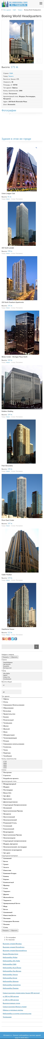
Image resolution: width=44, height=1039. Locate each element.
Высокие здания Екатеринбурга (15, 950)
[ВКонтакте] (15, 639)
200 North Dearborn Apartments (13, 302)
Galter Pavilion (7, 575)
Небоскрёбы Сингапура (12, 985)
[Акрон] (22, 675)
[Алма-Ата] (22, 677)
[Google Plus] (3, 639)
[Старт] (36, 647)
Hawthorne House (8, 629)
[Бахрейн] (22, 666)
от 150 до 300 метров (11, 1000)
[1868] (22, 767)
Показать (5, 657)
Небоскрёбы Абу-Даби (11, 961)
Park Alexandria (7, 466)
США (14, 10)
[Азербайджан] (22, 662)
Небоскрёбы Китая (10, 978)
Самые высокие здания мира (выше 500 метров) (21, 993)
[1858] (22, 763)
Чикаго (20, 10)
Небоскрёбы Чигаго (10, 974)
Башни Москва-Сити (10, 954)
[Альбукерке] (22, 679)
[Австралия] (22, 664)
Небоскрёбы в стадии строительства (17, 1013)
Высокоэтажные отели (11, 1003)
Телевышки (7, 1017)
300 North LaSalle (8, 248)
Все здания (7, 10)
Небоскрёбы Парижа (10, 988)
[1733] (22, 761)
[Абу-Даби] (22, 673)
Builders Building (7, 411)
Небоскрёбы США (9, 964)
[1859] (22, 765)
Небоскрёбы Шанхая (10, 981)
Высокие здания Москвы (12, 944)
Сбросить (14, 657)
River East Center (8, 520)
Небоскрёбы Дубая (10, 957)
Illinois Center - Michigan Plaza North (14, 357)
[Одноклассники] (6, 639)
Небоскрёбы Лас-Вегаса (12, 971)
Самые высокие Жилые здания (14, 1007)
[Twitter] (12, 639)
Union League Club (8, 193)
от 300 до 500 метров (11, 996)
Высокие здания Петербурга (13, 947)
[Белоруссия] (22, 668)
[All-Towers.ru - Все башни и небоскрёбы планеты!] (15, 4)
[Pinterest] (9, 639)
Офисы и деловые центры (13, 1010)
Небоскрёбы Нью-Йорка (12, 968)
